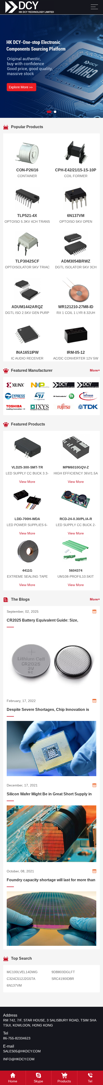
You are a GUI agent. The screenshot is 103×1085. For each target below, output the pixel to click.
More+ (95, 370)
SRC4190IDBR (63, 979)
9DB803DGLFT (63, 972)
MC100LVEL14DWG (22, 972)
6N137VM (14, 985)
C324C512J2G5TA (21, 979)
